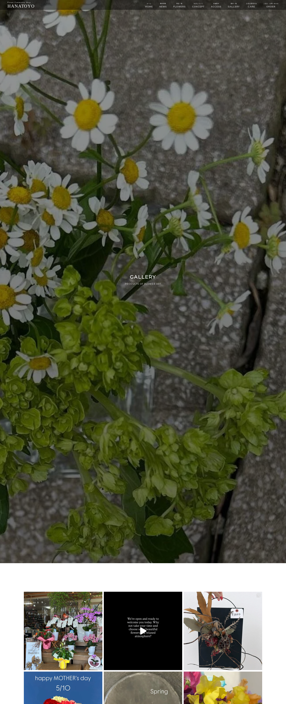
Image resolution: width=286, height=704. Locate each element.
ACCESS (216, 5)
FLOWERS (179, 5)
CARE (251, 5)
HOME (149, 5)
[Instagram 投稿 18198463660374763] (63, 631)
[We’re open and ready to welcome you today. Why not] (143, 631)
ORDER (271, 5)
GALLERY (234, 5)
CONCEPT (198, 5)
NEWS (163, 5)
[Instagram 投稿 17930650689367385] (223, 631)
